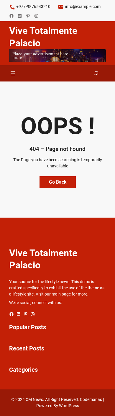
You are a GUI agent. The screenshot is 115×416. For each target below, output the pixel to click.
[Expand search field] (96, 73)
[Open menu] (12, 73)
